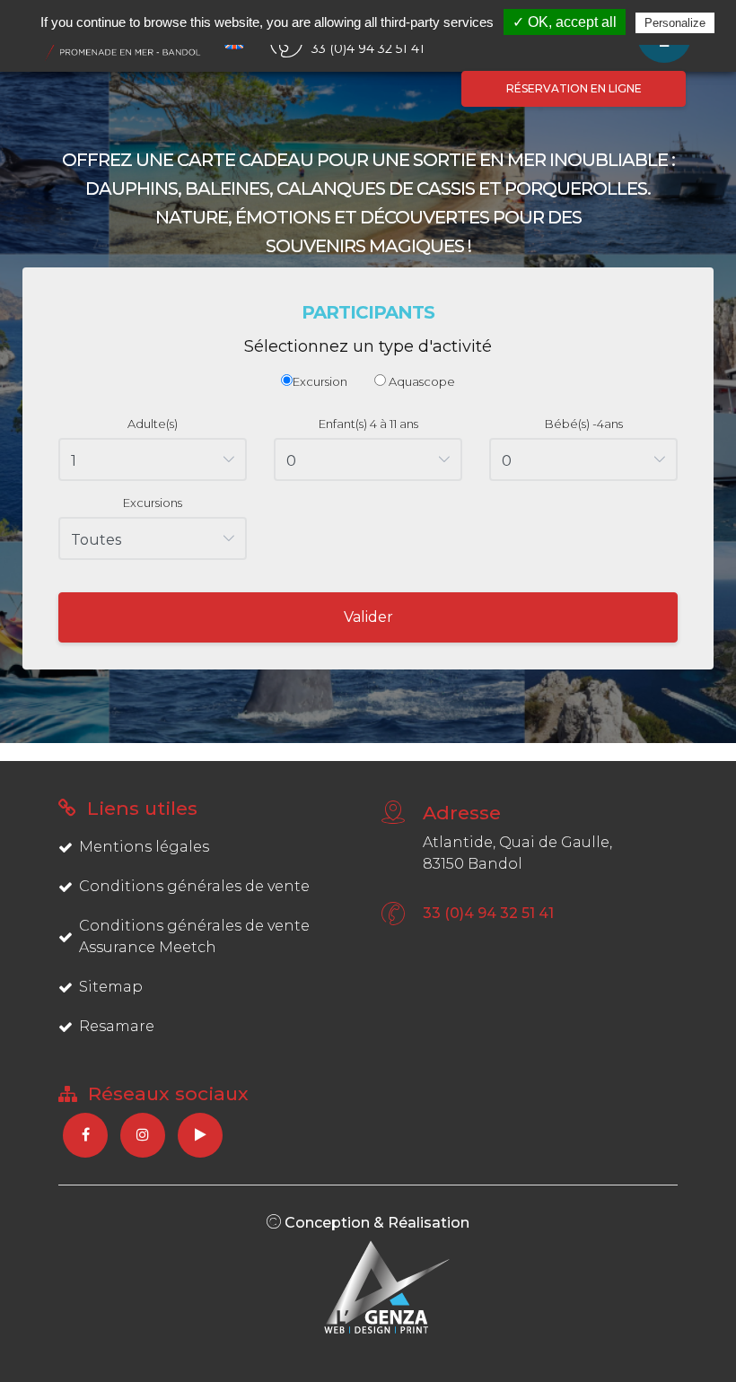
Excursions (152, 502)
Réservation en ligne (574, 88)
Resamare (116, 1026)
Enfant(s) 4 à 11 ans (368, 423)
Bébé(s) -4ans (584, 423)
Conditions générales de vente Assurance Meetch (194, 936)
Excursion (320, 381)
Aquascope (420, 381)
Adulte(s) (152, 423)
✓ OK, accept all (565, 22)
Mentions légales (144, 846)
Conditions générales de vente (194, 886)
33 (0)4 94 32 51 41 (488, 913)
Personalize (674, 23)
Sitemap (111, 986)
